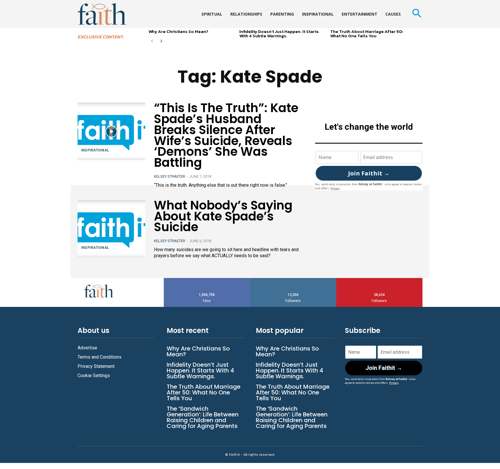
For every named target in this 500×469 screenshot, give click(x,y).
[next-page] (161, 41)
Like (206, 280)
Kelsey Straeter (169, 176)
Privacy (335, 188)
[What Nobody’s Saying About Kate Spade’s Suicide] (111, 228)
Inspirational (95, 150)
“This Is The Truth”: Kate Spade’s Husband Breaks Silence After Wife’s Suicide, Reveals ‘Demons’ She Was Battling (226, 135)
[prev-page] (152, 41)
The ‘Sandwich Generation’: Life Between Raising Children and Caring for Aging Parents (202, 417)
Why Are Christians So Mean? (178, 31)
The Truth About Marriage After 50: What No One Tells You (366, 33)
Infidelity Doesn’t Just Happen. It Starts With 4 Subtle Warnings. (279, 33)
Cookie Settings (94, 375)
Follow (293, 280)
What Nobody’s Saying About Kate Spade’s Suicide (223, 216)
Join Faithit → (368, 173)
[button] (416, 14)
